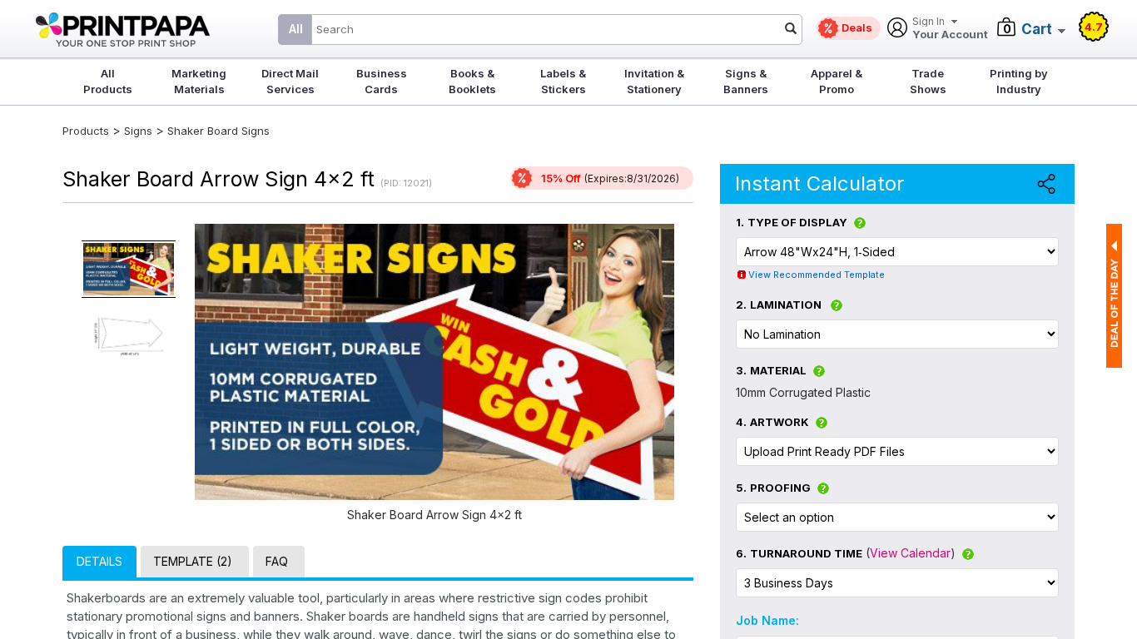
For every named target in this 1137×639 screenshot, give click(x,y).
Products (85, 130)
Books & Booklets (472, 81)
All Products (107, 81)
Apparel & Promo (836, 81)
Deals (857, 27)
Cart (1036, 29)
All (296, 29)
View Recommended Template (816, 274)
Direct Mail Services (290, 81)
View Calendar (910, 553)
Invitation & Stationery (654, 81)
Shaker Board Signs (218, 130)
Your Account (950, 29)
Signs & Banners (745, 81)
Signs (138, 130)
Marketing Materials (198, 81)
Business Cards (381, 81)
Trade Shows (928, 81)
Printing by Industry (1019, 81)
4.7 (1094, 26)
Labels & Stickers (563, 81)
